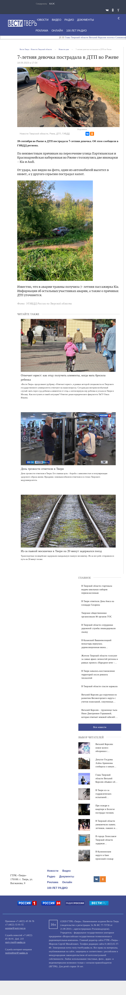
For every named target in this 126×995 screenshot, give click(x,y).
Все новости (99, 727)
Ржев (52, 133)
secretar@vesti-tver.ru (15, 928)
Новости (42, 19)
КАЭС (52, 3)
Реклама (42, 30)
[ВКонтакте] (87, 134)
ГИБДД (66, 133)
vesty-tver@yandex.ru (15, 942)
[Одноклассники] (92, 134)
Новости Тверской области (34, 133)
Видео (56, 19)
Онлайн (57, 30)
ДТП (58, 133)
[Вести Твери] (22, 23)
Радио (69, 19)
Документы (85, 19)
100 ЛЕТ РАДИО (76, 30)
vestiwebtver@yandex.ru (16, 952)
